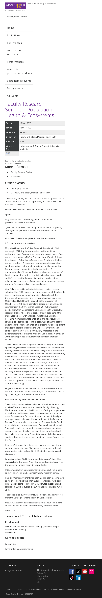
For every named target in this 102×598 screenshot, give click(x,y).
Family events (15, 88)
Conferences (14, 43)
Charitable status (74, 589)
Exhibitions (13, 35)
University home (12, 17)
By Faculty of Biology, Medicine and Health (30, 192)
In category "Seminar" (21, 188)
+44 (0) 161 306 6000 (14, 570)
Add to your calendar (13, 163)
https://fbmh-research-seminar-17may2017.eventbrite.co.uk (33, 391)
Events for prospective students (19, 71)
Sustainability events (19, 80)
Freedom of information (54, 589)
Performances (15, 61)
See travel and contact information (18, 161)
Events (41, 3)
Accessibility (36, 589)
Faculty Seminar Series (21, 172)
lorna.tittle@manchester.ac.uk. (19, 549)
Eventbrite (16, 176)
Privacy (8, 589)
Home (10, 27)
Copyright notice (21, 589)
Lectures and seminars (14, 52)
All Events (12, 96)
